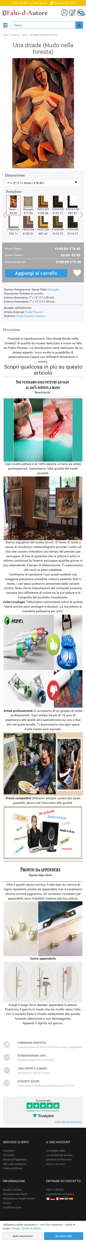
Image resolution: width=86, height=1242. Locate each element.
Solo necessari (23, 1236)
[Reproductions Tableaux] (57, 1198)
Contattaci (9, 1150)
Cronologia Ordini (55, 1150)
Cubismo (40, 316)
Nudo (25, 35)
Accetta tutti (63, 1236)
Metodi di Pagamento (15, 1159)
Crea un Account (55, 1163)
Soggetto (15, 35)
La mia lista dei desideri (59, 1155)
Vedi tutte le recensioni (68, 1121)
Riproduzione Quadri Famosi (19, 1198)
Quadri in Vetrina (12, 1189)
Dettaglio (53, 289)
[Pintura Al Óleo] (71, 1198)
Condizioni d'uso (12, 1207)
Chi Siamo (8, 1155)
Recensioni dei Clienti (15, 1194)
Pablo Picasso (34, 312)
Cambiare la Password (58, 1159)
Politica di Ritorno (13, 1168)
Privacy (7, 1202)
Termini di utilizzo (31, 1228)
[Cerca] (79, 25)
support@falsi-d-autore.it (60, 1194)
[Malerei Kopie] (53, 1198)
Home (5, 35)
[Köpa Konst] (66, 1198)
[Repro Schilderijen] (62, 1198)
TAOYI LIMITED (55, 1189)
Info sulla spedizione (14, 1163)
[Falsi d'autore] (48, 1198)
